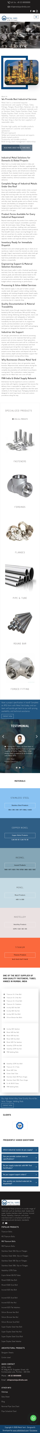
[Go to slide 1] (15, 46)
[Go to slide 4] (22, 46)
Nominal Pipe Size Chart (10, 1406)
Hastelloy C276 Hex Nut (14, 1049)
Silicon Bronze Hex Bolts (14, 1017)
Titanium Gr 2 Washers (14, 1004)
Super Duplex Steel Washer (11, 1341)
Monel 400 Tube (12, 1070)
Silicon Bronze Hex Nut (10, 1317)
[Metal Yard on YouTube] (33, 11)
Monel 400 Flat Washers (14, 1042)
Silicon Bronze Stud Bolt (10, 1322)
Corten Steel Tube (12, 1073)
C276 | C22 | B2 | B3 (20, 929)
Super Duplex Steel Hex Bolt (12, 1327)
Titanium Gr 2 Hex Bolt (14, 994)
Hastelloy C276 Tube (9, 1270)
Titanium (20, 947)
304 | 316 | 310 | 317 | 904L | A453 (20, 810)
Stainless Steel (20, 797)
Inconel (20, 857)
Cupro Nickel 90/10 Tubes (11, 1275)
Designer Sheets (8, 1352)
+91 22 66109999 (14, 1376)
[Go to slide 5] (25, 46)
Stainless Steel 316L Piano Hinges (17, 1080)
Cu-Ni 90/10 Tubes (13, 1083)
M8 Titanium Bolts (8, 1246)
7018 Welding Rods (12, 1087)
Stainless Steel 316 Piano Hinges (17, 1077)
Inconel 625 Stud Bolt (10, 1298)
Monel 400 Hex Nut (13, 1035)
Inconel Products (20, 865)
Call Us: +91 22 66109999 (20, 2)
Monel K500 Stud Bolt (10, 1285)
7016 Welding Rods (12, 1052)
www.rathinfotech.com (21, 1430)
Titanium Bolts (7, 1231)
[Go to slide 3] (20, 46)
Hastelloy (20, 916)
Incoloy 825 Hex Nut (13, 1011)
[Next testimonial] (37, 751)
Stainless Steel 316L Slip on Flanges (15, 1265)
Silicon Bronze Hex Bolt (10, 1312)
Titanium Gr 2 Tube (13, 1067)
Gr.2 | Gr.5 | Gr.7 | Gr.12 (20, 959)
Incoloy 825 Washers (13, 1029)
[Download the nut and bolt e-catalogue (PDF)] (36, 11)
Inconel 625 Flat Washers (11, 1307)
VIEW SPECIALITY (20, 43)
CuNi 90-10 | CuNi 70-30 (20, 839)
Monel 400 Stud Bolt (13, 1039)
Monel (20, 887)
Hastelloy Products (20, 924)
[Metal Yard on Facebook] (30, 11)
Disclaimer (33, 1430)
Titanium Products (20, 955)
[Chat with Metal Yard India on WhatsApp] (33, 1418)
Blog (3, 1401)
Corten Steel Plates (20, 751)
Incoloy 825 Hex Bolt (13, 1007)
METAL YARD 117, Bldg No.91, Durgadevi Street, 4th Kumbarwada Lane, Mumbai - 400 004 (16, 1369)
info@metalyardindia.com (20, 6)
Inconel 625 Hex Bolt (9, 1290)
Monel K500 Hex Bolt (9, 1280)
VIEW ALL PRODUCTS (21, 419)
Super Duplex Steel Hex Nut (12, 1332)
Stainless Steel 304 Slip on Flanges (14, 1251)
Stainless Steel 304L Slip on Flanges (15, 1256)
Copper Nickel (20, 827)
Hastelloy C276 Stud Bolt (15, 1063)
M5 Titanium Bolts (8, 1236)
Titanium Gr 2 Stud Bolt (14, 1001)
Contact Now (7, 716)
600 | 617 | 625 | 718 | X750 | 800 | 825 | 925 (20, 869)
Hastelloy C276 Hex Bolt (14, 1045)
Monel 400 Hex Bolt (13, 1032)
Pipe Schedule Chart (9, 1411)
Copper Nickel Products (20, 835)
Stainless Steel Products (20, 805)
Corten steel (6, 1357)
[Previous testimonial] (3, 751)
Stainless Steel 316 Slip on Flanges (14, 1261)
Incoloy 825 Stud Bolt (14, 1014)
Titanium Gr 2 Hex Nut (14, 997)
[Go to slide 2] (18, 46)
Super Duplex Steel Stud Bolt (12, 1336)
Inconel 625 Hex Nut (9, 1302)
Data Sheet (6, 1397)
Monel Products (20, 895)
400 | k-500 (20, 899)
